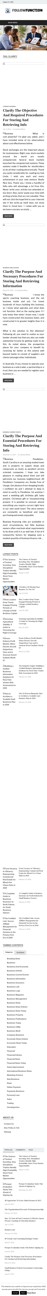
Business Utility (14, 1027)
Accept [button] (15, 1293)
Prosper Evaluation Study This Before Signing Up (24, 1248)
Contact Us (9, 1124)
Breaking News (13, 959)
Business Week (13, 1031)
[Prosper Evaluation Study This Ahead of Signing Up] (10, 1184)
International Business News (19, 1071)
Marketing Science (15, 1075)
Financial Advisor (14, 1055)
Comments (20, 1150)
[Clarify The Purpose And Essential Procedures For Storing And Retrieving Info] (23, 409)
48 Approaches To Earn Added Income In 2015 (23, 1200)
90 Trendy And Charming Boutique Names (21, 1239)
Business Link (13, 987)
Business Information (16, 979)
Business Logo (13, 991)
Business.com (10, 1230)
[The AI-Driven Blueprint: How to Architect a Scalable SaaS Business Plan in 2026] (10, 694)
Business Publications (11, 267)
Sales (9, 1099)
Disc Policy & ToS (11, 1128)
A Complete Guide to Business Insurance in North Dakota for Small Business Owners (31, 895)
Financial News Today (16, 1063)
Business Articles (14, 971)
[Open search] (41, 22)
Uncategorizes (13, 1107)
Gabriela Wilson (20, 129)
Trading (10, 1103)
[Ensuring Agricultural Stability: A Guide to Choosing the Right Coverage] (10, 619)
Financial (11, 1051)
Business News (13, 1003)
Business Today (14, 1023)
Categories (9, 952)
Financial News (13, 1059)
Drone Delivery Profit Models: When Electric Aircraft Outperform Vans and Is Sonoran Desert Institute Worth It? (31, 643)
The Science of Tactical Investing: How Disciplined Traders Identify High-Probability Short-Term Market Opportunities (31, 564)
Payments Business (15, 1091)
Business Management (17, 999)
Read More (7, 215)
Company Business (9, 106)
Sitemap (7, 1132)
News (9, 1083)
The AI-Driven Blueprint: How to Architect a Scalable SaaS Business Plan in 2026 (31, 696)
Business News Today (16, 1011)
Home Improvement (15, 1067)
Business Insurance (15, 983)
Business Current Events (12, 432)
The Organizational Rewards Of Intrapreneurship (24, 1209)
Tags (31, 1150)
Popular (8, 1150)
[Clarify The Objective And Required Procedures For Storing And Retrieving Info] (23, 83)
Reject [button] (23, 1293)
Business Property (15, 1015)
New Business (13, 1079)
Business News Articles (17, 1007)
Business (11, 963)
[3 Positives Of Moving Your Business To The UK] (10, 587)
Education (11, 1047)
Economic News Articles (17, 1039)
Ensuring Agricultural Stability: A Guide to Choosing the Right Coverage (31, 621)
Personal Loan (13, 1095)
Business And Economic (17, 967)
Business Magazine (15, 995)
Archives (20, 952)
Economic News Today (17, 1043)
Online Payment (14, 1087)
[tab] (9, 952)
